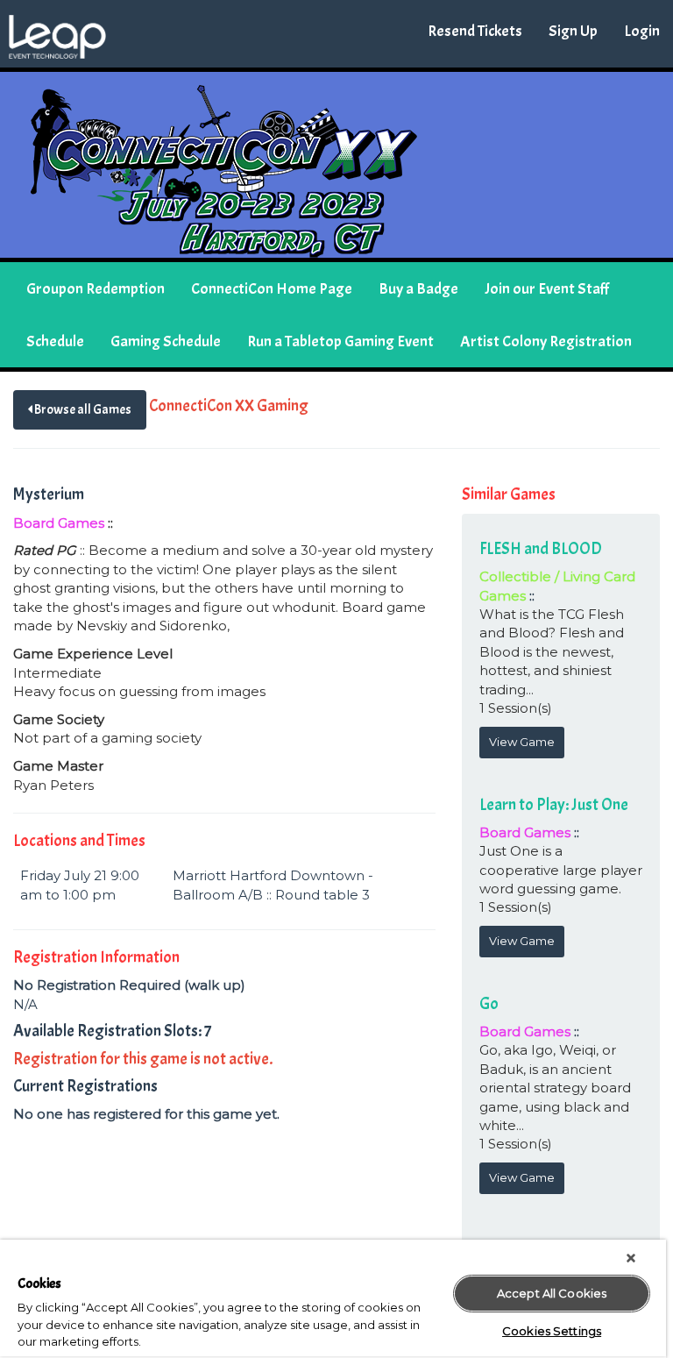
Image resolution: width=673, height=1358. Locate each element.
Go (489, 1003)
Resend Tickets (475, 31)
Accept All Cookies (551, 1293)
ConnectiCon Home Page (271, 289)
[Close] (631, 1258)
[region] (333, 1299)
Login (642, 31)
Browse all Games (81, 410)
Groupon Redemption (95, 289)
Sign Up (573, 31)
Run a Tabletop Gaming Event (340, 341)
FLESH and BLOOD (540, 548)
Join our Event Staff (547, 289)
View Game (522, 742)
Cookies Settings (551, 1331)
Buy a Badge (418, 289)
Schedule (55, 341)
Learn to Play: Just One (553, 804)
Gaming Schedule (165, 341)
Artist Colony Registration (546, 341)
